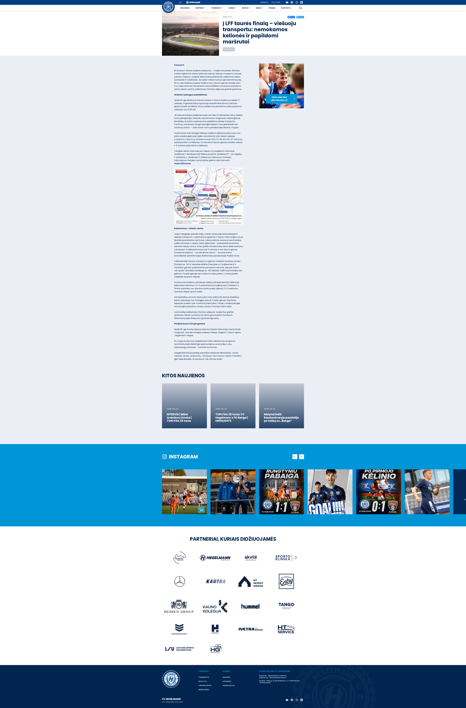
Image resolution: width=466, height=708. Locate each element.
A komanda (227, 681)
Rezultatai (202, 681)
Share (292, 17)
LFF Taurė (228, 49)
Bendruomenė (203, 690)
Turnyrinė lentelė (205, 685)
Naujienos (185, 8)
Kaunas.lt (179, 65)
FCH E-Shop (276, 2)
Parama (272, 8)
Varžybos (199, 8)
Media (258, 8)
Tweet (301, 17)
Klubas (232, 8)
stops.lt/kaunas (182, 163)
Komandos (216, 8)
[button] (300, 8)
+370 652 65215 (265, 683)
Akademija (264, 2)
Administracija (229, 685)
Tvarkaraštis (203, 677)
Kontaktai (286, 8)
